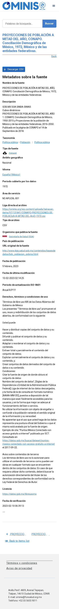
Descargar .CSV (15, 69)
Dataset (13, 153)
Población (25, 142)
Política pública (10, 142)
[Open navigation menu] (54, 6)
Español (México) (11, 174)
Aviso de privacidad (19, 568)
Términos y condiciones (21, 563)
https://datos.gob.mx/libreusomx (19, 494)
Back (54, 56)
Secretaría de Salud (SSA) (21, 236)
